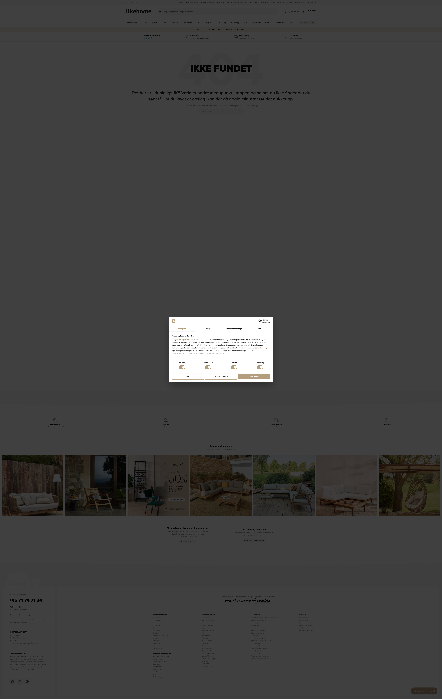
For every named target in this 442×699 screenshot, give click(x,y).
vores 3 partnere (183, 340)
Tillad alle (254, 376)
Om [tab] (259, 329)
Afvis (187, 376)
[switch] (208, 367)
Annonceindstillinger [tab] (234, 329)
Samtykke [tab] (182, 329)
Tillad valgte (221, 376)
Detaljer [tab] (208, 329)
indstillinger (263, 348)
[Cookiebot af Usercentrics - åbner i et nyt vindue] (260, 321)
